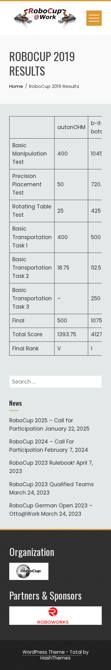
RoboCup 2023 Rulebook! (42, 463)
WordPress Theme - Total (52, 652)
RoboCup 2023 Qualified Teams (51, 484)
